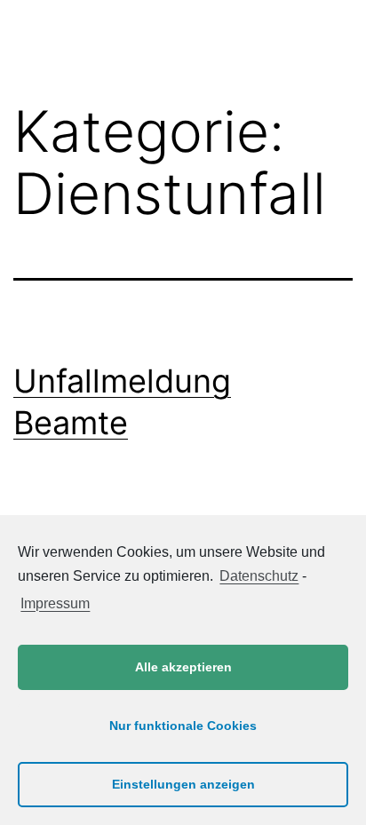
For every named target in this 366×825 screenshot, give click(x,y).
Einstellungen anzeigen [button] (183, 784)
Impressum (55, 603)
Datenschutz (258, 575)
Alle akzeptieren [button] (183, 667)
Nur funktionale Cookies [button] (183, 725)
